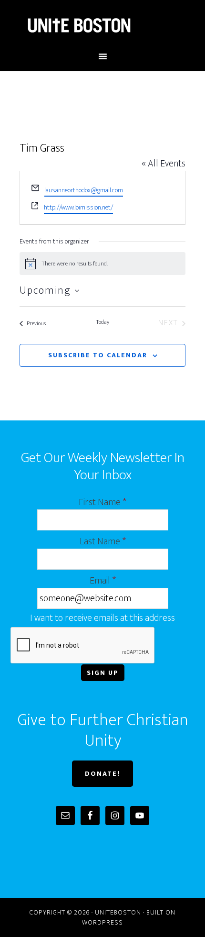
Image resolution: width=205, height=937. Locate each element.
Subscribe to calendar (97, 355)
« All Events (163, 163)
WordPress (102, 922)
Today (102, 322)
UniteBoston (102, 25)
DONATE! (102, 773)
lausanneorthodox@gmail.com (83, 190)
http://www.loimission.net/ (78, 207)
